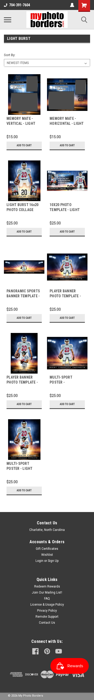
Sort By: (9, 55)
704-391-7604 (19, 5)
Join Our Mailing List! (47, 592)
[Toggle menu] (7, 19)
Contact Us (47, 622)
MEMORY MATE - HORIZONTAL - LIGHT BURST (67, 123)
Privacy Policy (47, 610)
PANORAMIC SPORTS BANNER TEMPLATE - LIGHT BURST (23, 296)
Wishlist (47, 555)
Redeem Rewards (47, 586)
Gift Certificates (47, 549)
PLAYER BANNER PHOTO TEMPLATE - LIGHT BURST (22, 382)
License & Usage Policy (47, 604)
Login (39, 561)
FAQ (47, 598)
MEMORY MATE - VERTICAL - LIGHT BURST (21, 123)
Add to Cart (24, 145)
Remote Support (47, 616)
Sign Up (53, 561)
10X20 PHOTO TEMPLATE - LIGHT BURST (65, 210)
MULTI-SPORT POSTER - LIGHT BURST (20, 468)
